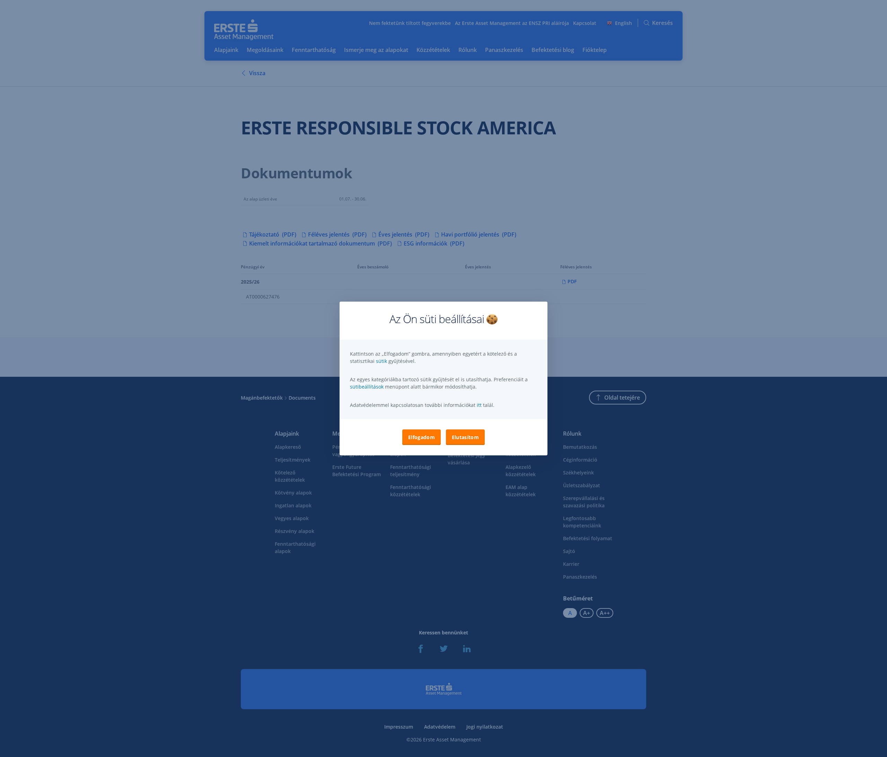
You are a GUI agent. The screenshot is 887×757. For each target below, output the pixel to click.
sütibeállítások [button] (367, 386)
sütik (382, 361)
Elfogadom (421, 437)
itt (479, 405)
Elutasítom (465, 437)
